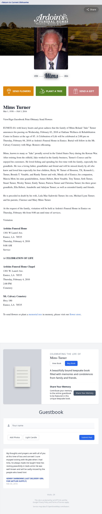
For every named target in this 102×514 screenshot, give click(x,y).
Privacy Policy (43, 502)
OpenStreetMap (54, 506)
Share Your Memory (84, 393)
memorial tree (35, 314)
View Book (56, 363)
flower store (75, 314)
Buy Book (71, 363)
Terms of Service (58, 502)
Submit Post (87, 437)
